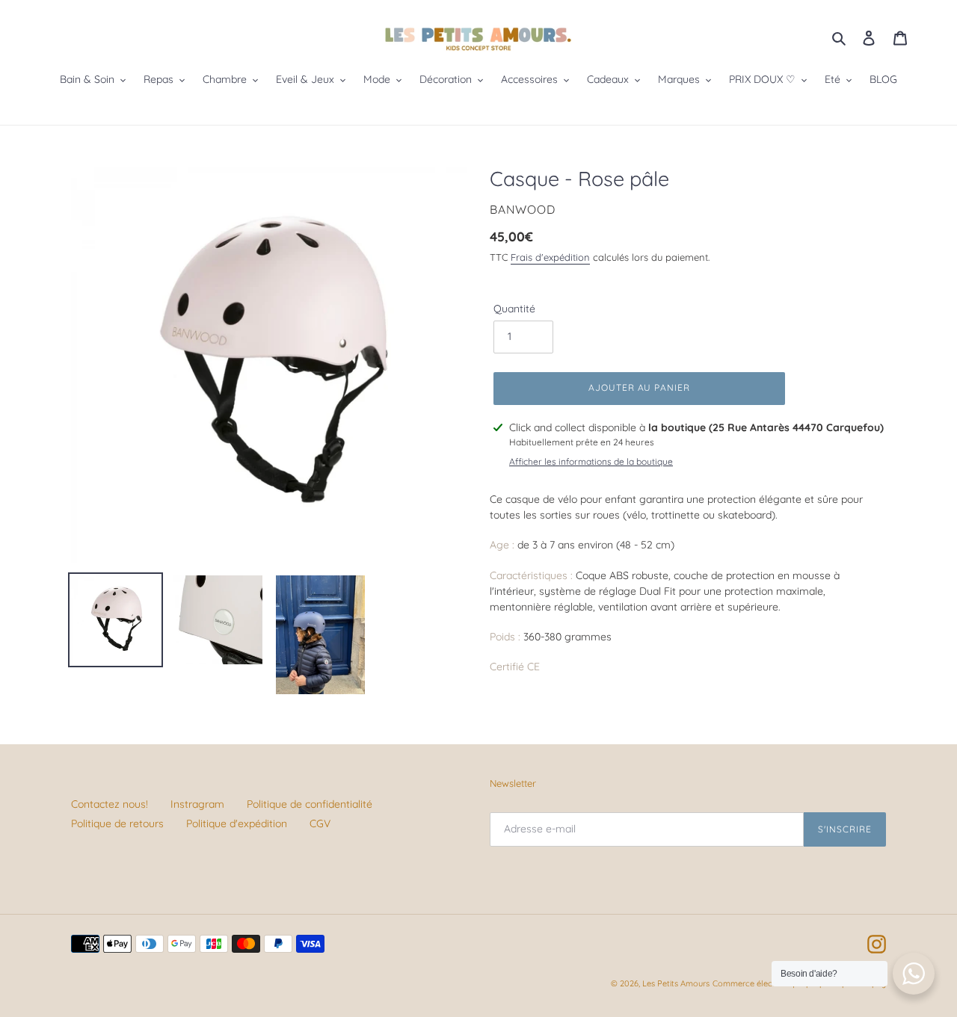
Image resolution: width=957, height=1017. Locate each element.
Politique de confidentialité (309, 804)
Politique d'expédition (236, 823)
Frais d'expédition (550, 257)
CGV (320, 823)
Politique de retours (117, 823)
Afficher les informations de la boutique (591, 461)
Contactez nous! (109, 804)
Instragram (197, 804)
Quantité (514, 308)
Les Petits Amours (676, 983)
